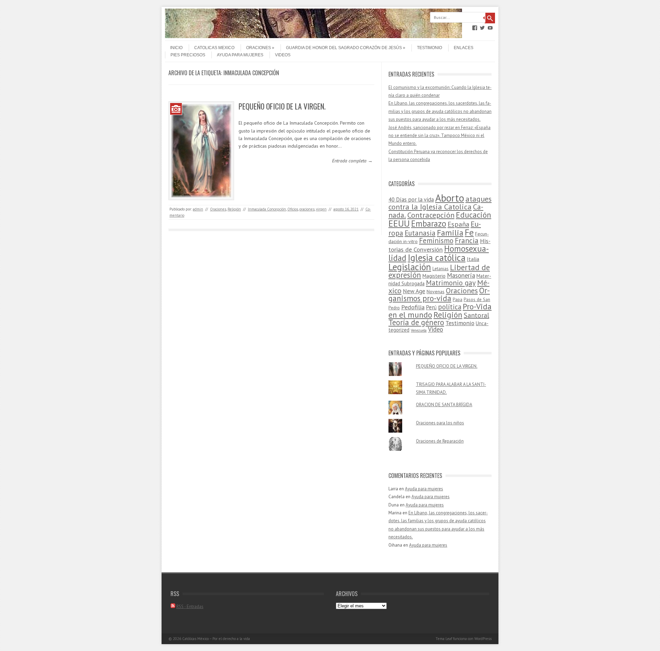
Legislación (409, 267)
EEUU (399, 223)
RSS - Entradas (190, 606)
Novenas (435, 291)
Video (435, 329)
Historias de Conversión (439, 245)
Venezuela (419, 330)
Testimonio (429, 47)
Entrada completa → (352, 161)
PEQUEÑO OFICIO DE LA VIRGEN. (282, 106)
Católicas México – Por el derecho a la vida (216, 638)
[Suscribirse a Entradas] (172, 606)
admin (198, 209)
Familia (450, 232)
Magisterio (434, 276)
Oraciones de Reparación (440, 441)
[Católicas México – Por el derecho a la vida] (313, 36)
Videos (282, 55)
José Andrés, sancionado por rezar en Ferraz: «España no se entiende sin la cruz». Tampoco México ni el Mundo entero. (439, 136)
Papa (457, 299)
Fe (469, 232)
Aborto (449, 197)
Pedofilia (413, 307)
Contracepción (430, 215)
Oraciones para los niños (440, 423)
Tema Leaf (444, 638)
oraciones (307, 209)
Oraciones (258, 47)
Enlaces (463, 47)
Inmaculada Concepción (267, 209)
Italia (473, 258)
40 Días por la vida (411, 199)
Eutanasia (420, 233)
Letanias (440, 269)
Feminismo (436, 240)
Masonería (461, 275)
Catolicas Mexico (214, 47)
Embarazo (428, 223)
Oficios (292, 209)
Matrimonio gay (451, 282)
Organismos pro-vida (439, 294)
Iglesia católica (436, 257)
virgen (321, 209)
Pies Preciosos (187, 55)
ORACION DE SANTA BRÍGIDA (444, 405)
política (449, 306)
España (458, 224)
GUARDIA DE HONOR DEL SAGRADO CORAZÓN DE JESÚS (344, 47)
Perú (431, 307)
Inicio (176, 47)
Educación (473, 215)
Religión (234, 209)
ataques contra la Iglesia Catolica (440, 203)
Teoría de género (416, 322)
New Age (414, 291)
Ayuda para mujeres (240, 55)
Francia (466, 240)
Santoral (476, 315)
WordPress (483, 638)
